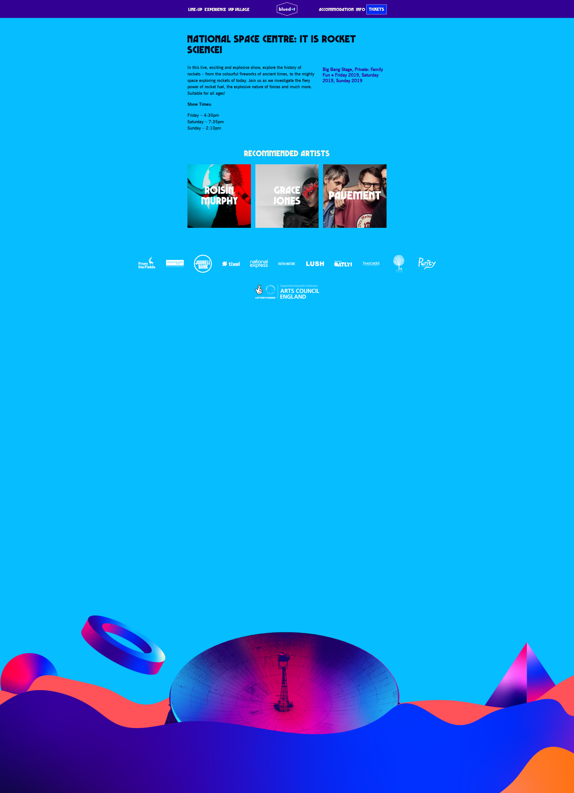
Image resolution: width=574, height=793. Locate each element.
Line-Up (195, 9)
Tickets (376, 9)
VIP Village (239, 9)
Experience (215, 9)
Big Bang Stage (337, 69)
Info (360, 9)
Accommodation (336, 9)
